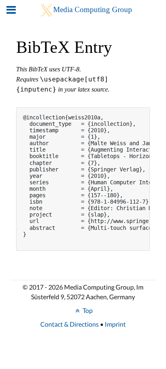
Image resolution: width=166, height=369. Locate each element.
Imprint (115, 324)
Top (87, 310)
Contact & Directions (69, 324)
